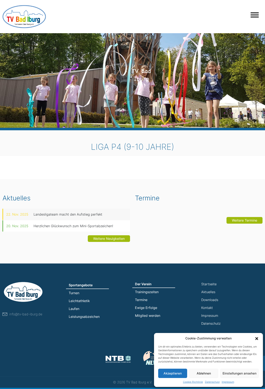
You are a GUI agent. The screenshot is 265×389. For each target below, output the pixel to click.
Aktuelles (208, 292)
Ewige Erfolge (146, 308)
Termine (141, 300)
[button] (257, 338)
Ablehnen (204, 373)
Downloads (209, 300)
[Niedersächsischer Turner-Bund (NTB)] (118, 359)
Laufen (74, 309)
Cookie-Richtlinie (193, 381)
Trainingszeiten (147, 292)
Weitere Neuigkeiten (109, 239)
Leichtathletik (79, 301)
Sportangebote (81, 285)
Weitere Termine (244, 220)
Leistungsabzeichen (84, 317)
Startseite (209, 284)
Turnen (74, 293)
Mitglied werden (147, 315)
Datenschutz (212, 381)
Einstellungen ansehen (240, 373)
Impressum (228, 381)
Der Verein (143, 284)
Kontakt (207, 308)
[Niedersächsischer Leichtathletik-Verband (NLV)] (151, 358)
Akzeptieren (173, 373)
